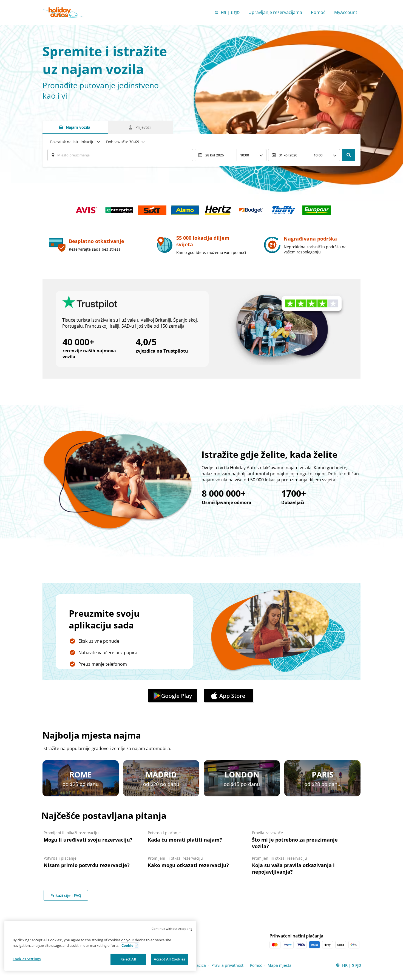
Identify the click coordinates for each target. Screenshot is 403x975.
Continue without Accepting (172, 929)
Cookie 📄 (130, 945)
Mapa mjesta (279, 965)
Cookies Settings (27, 958)
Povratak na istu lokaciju (72, 141)
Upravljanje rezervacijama (275, 12)
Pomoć (318, 12)
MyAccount (345, 12)
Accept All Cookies (169, 959)
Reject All (128, 959)
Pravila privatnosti (228, 965)
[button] (173, 696)
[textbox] (120, 155)
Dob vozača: (122, 141)
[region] (100, 946)
